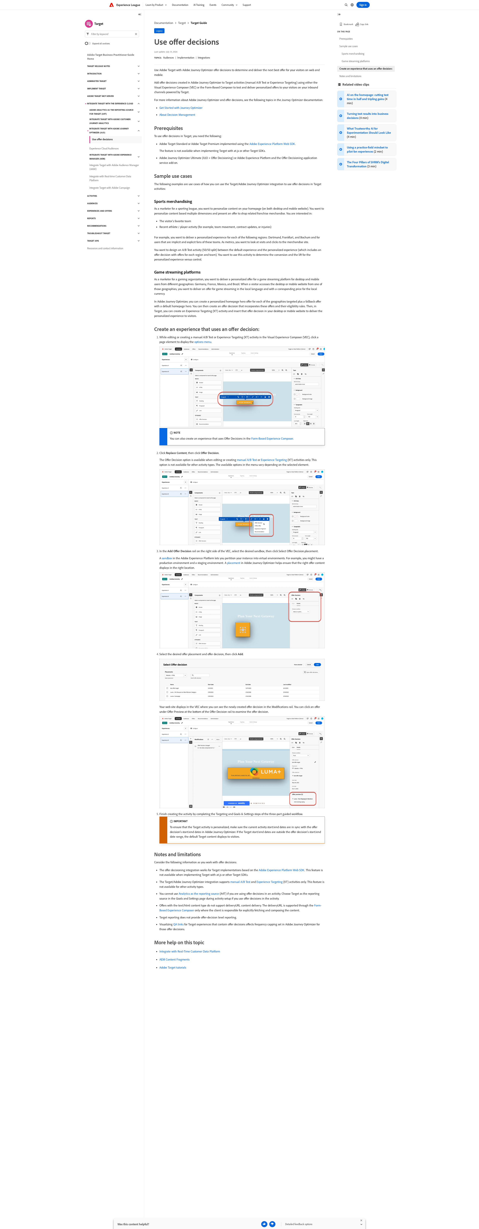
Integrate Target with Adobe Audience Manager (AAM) (114, 167)
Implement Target (96, 88)
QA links (178, 924)
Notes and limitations (350, 76)
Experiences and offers (99, 211)
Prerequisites (346, 38)
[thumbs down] (272, 1224)
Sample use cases (348, 46)
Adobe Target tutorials (172, 967)
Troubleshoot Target (98, 233)
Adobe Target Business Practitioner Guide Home (110, 56)
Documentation (163, 23)
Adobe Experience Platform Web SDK (272, 144)
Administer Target (96, 81)
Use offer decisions (102, 139)
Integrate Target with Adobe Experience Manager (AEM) (110, 157)
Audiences (168, 57)
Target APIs (93, 241)
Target (182, 23)
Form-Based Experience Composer (272, 438)
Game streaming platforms (356, 61)
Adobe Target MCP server (100, 96)
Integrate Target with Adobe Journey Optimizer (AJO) (109, 130)
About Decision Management (177, 114)
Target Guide (199, 23)
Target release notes (98, 66)
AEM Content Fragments (174, 959)
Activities (92, 196)
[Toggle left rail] (140, 15)
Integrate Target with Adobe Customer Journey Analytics (110, 121)
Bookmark (348, 24)
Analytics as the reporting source (199, 893)
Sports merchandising (353, 53)
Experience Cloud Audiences (104, 148)
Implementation (185, 57)
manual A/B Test (247, 460)
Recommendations (96, 226)
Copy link (364, 24)
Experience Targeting (274, 460)
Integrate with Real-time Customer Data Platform (110, 178)
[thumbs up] (264, 1224)
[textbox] (112, 34)
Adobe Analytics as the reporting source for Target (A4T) (111, 112)
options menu (202, 342)
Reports (91, 218)
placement (233, 563)
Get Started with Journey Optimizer (180, 108)
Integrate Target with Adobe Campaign (109, 187)
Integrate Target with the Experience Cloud (110, 103)
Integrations (204, 57)
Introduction (94, 73)
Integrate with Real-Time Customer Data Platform (189, 951)
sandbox (167, 558)
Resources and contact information (105, 248)
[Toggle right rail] (339, 15)
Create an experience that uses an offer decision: (366, 68)
